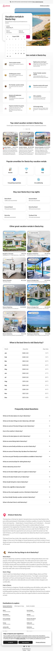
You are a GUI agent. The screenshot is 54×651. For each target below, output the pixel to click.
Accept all (10, 642)
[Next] (29, 129)
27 (18, 53)
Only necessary (25, 642)
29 (23, 53)
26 (15, 53)
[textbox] (11, 32)
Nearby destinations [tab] (7, 606)
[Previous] (24, 129)
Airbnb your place (44, 6)
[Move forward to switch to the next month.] (23, 36)
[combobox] (17, 27)
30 (7, 56)
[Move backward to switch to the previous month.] (7, 36)
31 (10, 56)
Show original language (37, 1)
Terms (28, 650)
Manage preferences (40, 642)
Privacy (24, 650)
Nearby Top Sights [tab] (30, 606)
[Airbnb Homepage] (6, 6)
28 (21, 53)
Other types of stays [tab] (19, 606)
